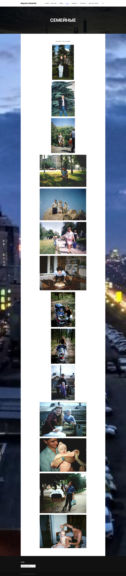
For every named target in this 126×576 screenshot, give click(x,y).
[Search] (103, 3)
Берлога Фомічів (28, 3)
